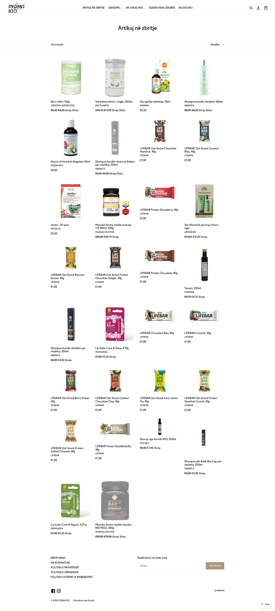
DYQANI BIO (64, 600)
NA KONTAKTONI (60, 562)
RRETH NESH (58, 557)
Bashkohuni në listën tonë (152, 557)
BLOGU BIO (186, 7)
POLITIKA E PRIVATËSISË (65, 567)
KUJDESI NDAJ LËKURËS (162, 7)
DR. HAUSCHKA (135, 7)
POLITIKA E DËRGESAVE (64, 572)
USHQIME (114, 7)
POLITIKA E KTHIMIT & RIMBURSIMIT (72, 577)
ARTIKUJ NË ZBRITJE (93, 7)
